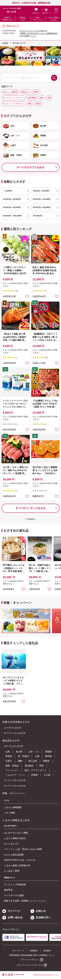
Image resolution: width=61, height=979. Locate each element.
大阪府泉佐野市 (9, 363)
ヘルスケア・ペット (15, 775)
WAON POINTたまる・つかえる (19, 860)
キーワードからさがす (15, 733)
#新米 (36, 92)
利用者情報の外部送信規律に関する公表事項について (31, 955)
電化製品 (29, 765)
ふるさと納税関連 (12, 807)
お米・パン (33, 751)
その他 (47, 775)
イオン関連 (9, 812)
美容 (41, 765)
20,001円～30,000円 (41, 199)
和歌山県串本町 (9, 701)
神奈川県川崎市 (9, 429)
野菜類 (8, 756)
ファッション (12, 770)
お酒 (37, 756)
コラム (7, 800)
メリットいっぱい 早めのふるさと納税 (23, 849)
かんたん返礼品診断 (14, 854)
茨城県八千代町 (39, 363)
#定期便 (32, 97)
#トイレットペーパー (13, 97)
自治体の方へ (43, 917)
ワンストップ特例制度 (15, 884)
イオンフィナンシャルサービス (29, 965)
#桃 (49, 97)
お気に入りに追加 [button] (27, 296)
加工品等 (32, 761)
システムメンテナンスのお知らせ (33, 31)
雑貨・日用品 (12, 765)
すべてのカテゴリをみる (30, 167)
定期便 (34, 775)
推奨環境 (33, 951)
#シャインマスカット (13, 103)
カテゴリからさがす (14, 746)
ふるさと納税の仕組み (15, 838)
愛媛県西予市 (38, 496)
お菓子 (8, 761)
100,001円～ (38, 216)
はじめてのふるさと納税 (16, 832)
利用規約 (47, 951)
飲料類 (48, 756)
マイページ (14, 911)
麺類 (20, 761)
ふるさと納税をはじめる (53, 19)
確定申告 (8, 890)
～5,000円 (7, 191)
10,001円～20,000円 (12, 199)
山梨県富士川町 (9, 296)
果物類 (48, 751)
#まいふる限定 (10, 92)
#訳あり (25, 92)
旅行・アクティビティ (35, 770)
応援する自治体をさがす (7, 19)
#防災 (38, 103)
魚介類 (19, 751)
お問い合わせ (15, 917)
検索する (54, 78)
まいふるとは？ (11, 843)
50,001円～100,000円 (12, 216)
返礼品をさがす (23, 19)
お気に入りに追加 (23, 589)
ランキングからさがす (15, 780)
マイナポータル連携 (14, 895)
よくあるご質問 (11, 871)
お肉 (7, 751)
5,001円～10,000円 (41, 191)
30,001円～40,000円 (12, 207)
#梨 (29, 103)
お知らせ (41, 911)
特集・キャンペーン (38, 19)
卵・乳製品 (23, 756)
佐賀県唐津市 (8, 589)
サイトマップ (18, 951)
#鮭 (41, 97)
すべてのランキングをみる (30, 508)
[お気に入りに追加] (27, 296)
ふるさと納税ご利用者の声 (17, 865)
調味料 (46, 761)
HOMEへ (31, 519)
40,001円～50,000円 (41, 207)
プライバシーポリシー (29, 960)
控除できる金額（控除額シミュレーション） (26, 900)
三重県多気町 (34, 589)
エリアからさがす (12, 727)
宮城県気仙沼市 (39, 296)
